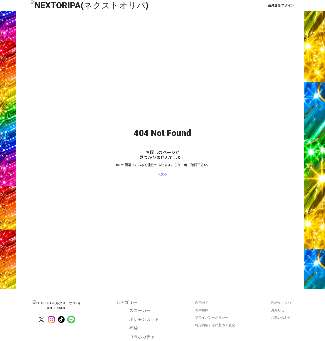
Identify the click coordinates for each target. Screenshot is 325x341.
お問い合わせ (281, 317)
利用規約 (201, 310)
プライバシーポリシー (211, 317)
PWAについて (281, 302)
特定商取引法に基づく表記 (215, 325)
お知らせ (277, 310)
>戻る (162, 173)
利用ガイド (203, 302)
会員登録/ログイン (281, 5)
